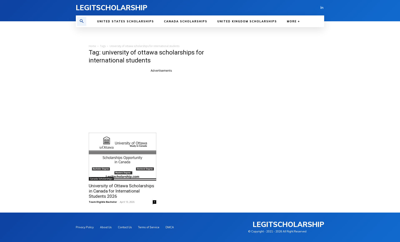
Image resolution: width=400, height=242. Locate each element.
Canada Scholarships (101, 178)
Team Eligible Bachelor (103, 201)
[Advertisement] (161, 102)
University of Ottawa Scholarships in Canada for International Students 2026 (121, 191)
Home (92, 46)
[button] (81, 21)
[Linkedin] (321, 7)
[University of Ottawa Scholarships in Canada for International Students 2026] (122, 157)
